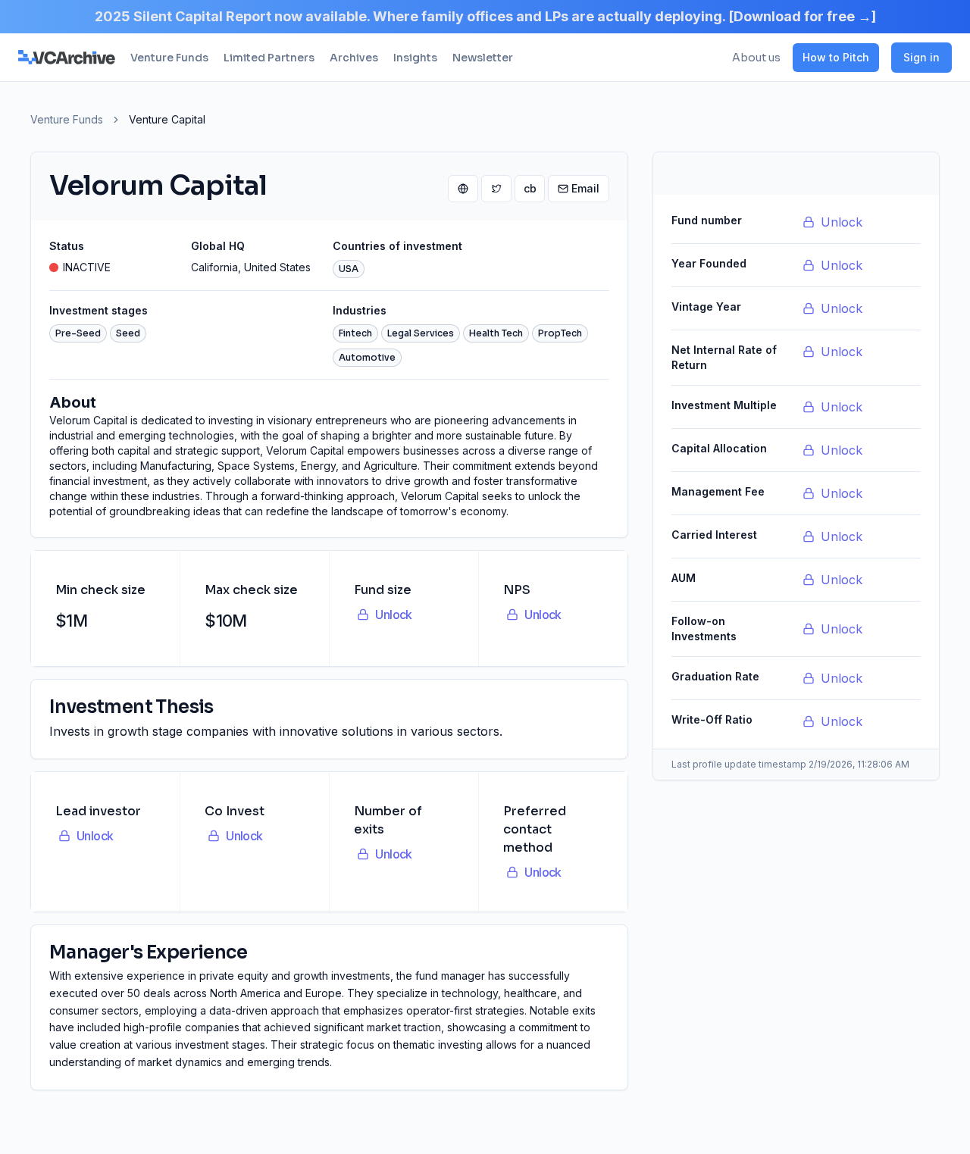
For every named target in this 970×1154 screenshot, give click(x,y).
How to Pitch (836, 57)
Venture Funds (169, 57)
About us (756, 57)
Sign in (921, 57)
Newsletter (482, 57)
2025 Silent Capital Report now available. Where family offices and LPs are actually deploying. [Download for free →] (485, 16)
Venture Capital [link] (167, 119)
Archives (354, 57)
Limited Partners (269, 57)
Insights (415, 57)
